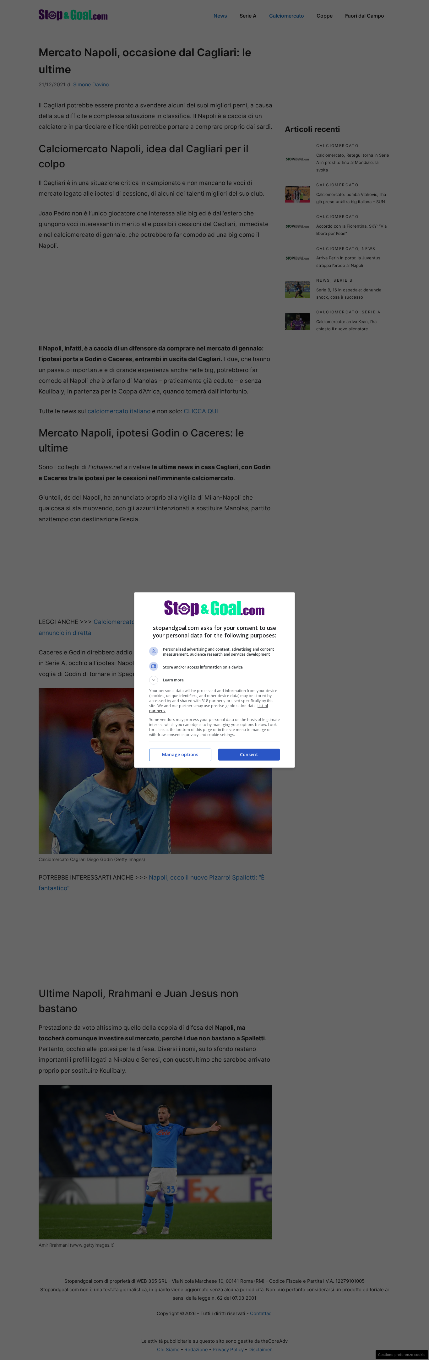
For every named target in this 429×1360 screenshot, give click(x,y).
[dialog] (214, 680)
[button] (214, 680)
